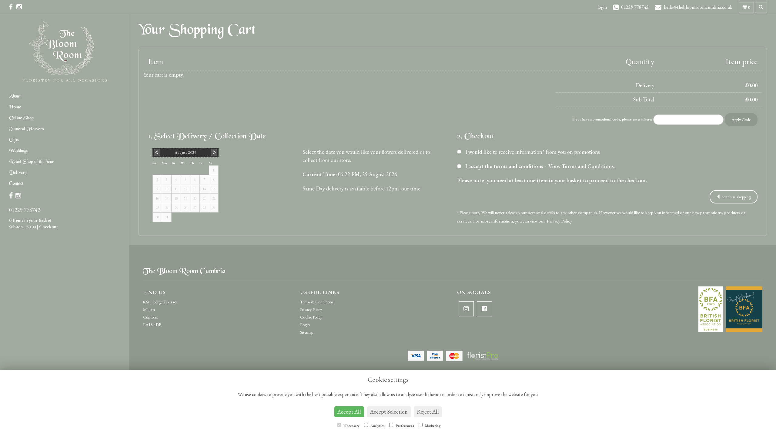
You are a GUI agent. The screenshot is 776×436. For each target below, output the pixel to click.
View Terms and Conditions (581, 166)
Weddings (18, 151)
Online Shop (21, 118)
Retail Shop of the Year (31, 162)
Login (305, 324)
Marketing (432, 425)
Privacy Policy (559, 221)
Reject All (428, 411)
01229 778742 (24, 209)
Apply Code (741, 119)
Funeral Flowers (26, 129)
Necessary (351, 425)
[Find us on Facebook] (12, 7)
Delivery (18, 173)
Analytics (377, 425)
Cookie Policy (311, 317)
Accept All (349, 411)
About (15, 96)
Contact (16, 184)
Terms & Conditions (316, 302)
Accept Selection (389, 411)
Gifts (14, 140)
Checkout (48, 227)
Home (15, 107)
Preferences (404, 425)
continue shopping (736, 197)
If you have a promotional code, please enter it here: (612, 119)
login (602, 7)
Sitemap (306, 332)
